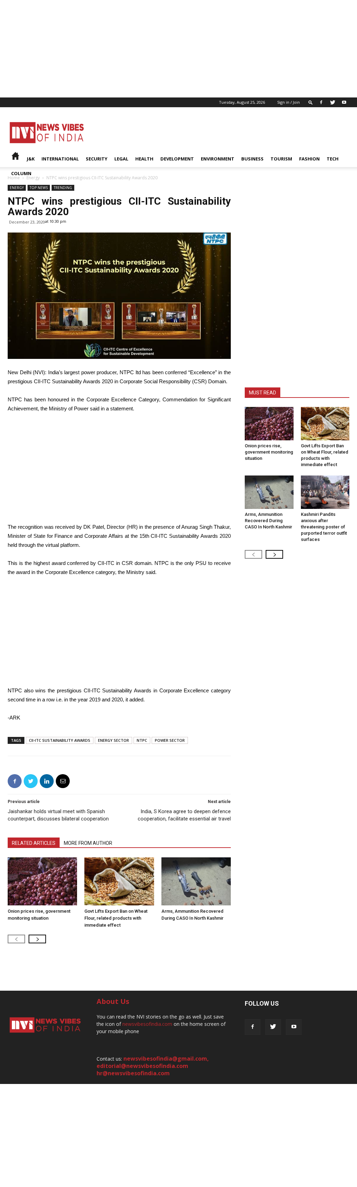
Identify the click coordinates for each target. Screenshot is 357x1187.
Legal (121, 159)
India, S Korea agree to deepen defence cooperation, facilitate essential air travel (184, 815)
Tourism (281, 159)
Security (96, 159)
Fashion (309, 159)
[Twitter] (332, 102)
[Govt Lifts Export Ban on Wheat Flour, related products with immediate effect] (119, 881)
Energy (17, 187)
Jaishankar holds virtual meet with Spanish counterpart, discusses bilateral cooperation (58, 815)
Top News (39, 187)
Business (252, 159)
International (60, 159)
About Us (113, 1001)
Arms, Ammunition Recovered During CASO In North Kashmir (268, 520)
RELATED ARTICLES (33, 843)
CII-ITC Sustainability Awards (59, 740)
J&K (31, 159)
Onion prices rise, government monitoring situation (269, 452)
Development (177, 159)
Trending (63, 187)
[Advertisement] (178, 48)
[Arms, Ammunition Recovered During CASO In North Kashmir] (196, 881)
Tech (333, 159)
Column (21, 173)
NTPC (142, 740)
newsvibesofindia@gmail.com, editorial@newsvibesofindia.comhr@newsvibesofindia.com (153, 1066)
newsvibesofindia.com (147, 1024)
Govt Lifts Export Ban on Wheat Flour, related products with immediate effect (115, 918)
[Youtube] (344, 102)
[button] (310, 102)
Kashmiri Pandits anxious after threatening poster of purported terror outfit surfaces (324, 527)
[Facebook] (321, 102)
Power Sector (170, 740)
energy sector (113, 740)
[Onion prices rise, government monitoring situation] (42, 881)
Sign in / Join (288, 102)
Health (144, 159)
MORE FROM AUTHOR (88, 843)
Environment (217, 159)
